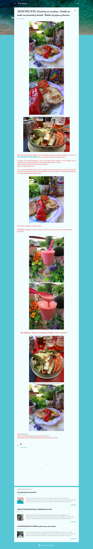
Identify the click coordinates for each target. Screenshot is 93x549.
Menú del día (24, 447)
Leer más (73, 505)
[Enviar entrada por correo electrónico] (21, 444)
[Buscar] (78, 4)
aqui (35, 436)
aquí (47, 436)
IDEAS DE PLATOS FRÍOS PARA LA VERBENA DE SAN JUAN (34, 509)
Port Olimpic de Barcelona (27, 157)
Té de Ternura (22, 3)
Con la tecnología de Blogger (47, 545)
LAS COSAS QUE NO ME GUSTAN (26, 492)
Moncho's (25, 434)
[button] (75, 11)
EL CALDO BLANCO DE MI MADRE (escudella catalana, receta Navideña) (36, 526)
